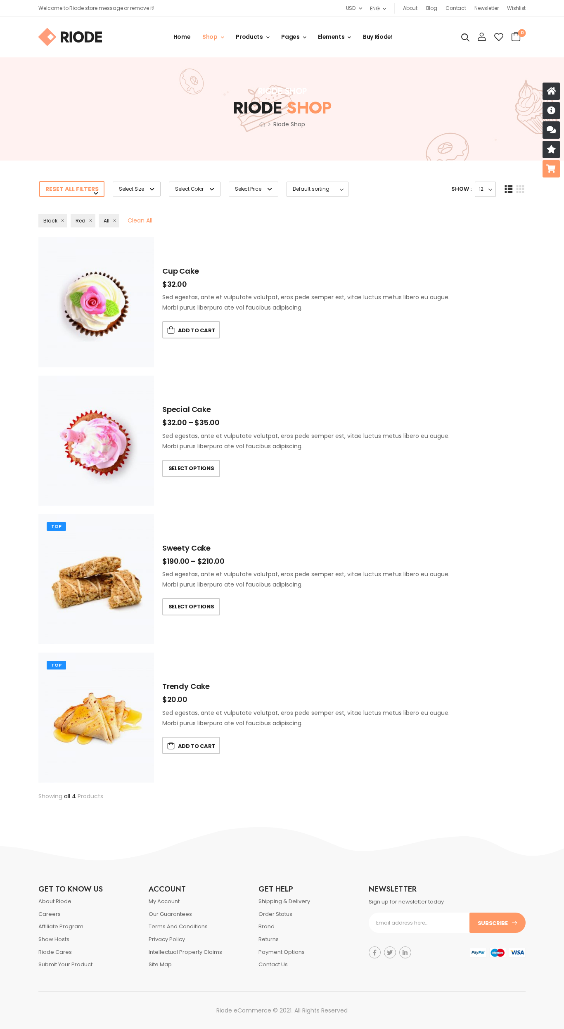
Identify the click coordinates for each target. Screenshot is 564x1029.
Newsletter (486, 8)
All (106, 220)
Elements (331, 37)
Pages (290, 37)
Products (249, 37)
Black (50, 220)
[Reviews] (551, 149)
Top (56, 526)
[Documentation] (551, 110)
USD (350, 8)
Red (80, 220)
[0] (516, 37)
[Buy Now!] (551, 168)
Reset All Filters (72, 189)
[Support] (551, 130)
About (410, 8)
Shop (210, 37)
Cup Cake (180, 271)
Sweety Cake (186, 548)
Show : (461, 189)
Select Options (191, 468)
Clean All (140, 220)
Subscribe (493, 923)
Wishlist (516, 8)
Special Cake (186, 409)
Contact (456, 8)
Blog (431, 8)
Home (182, 37)
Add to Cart (196, 330)
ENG (374, 8)
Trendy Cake (186, 686)
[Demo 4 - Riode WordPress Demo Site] (70, 37)
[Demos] (551, 91)
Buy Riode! (378, 37)
